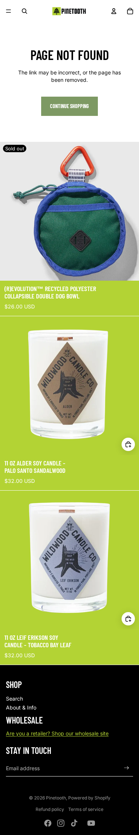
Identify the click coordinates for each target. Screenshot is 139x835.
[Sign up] (126, 768)
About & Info (21, 707)
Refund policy (50, 809)
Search (14, 698)
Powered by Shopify (89, 798)
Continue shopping (69, 106)
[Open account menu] (114, 11)
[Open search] (24, 11)
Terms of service (85, 809)
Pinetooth (56, 798)
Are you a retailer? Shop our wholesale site (57, 733)
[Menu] (8, 11)
